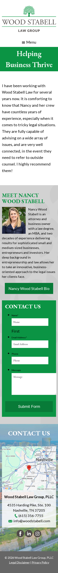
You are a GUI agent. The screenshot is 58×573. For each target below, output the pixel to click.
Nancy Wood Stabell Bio (29, 288)
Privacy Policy (40, 562)
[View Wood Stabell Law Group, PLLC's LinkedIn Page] (29, 534)
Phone (15, 353)
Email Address (19, 337)
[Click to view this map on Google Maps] (29, 468)
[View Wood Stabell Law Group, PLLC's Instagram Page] (37, 534)
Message (16, 370)
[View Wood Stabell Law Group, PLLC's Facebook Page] (20, 534)
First (16, 331)
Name (15, 315)
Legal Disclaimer (19, 562)
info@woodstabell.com (32, 521)
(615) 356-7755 (31, 515)
